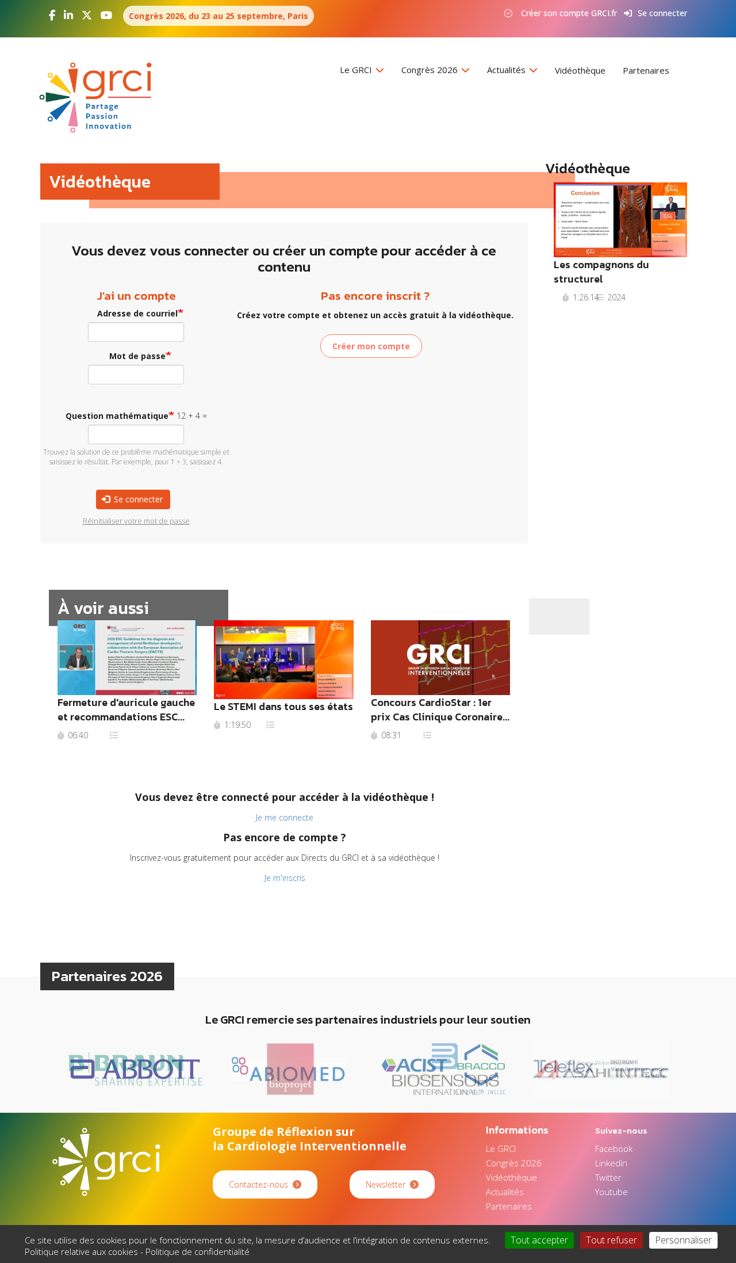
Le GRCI (357, 69)
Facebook (613, 1148)
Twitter (608, 1177)
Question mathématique (117, 415)
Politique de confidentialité (197, 1251)
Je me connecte (284, 817)
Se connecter (662, 12)
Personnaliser (683, 1240)
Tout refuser (611, 1240)
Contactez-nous (258, 1184)
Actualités (507, 69)
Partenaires (646, 70)
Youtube (611, 1191)
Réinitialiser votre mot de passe (136, 521)
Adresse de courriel (137, 313)
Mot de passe (137, 355)
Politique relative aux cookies (81, 1251)
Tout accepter (539, 1240)
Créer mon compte (371, 346)
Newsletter (385, 1184)
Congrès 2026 (430, 69)
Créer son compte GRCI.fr (569, 12)
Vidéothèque (580, 70)
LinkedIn (611, 1163)
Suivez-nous (621, 1130)
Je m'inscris (284, 877)
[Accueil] (100, 97)
